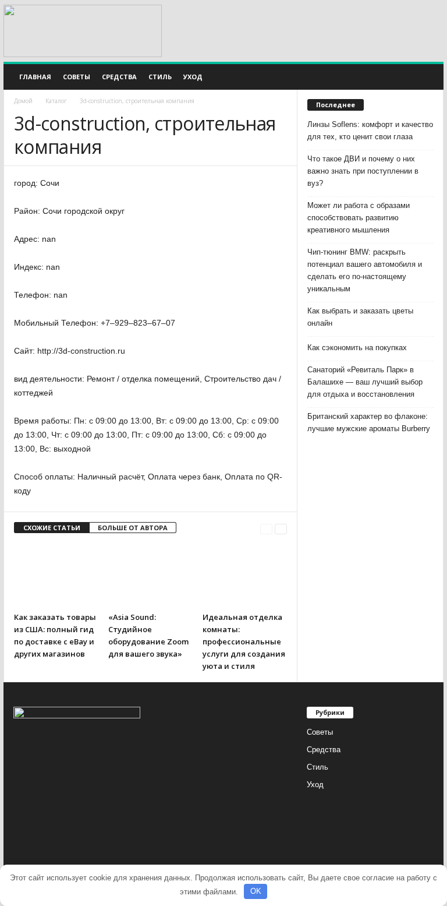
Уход (193, 76)
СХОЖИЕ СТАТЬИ (51, 527)
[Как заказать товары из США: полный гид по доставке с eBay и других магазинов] (56, 575)
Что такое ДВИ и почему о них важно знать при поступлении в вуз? (362, 171)
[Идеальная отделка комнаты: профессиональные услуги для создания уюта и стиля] (245, 575)
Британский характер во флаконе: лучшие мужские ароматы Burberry (368, 422)
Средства (119, 76)
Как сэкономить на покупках (357, 347)
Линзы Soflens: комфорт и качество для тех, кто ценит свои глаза (370, 130)
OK (255, 891)
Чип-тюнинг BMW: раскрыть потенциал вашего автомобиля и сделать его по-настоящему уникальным (364, 270)
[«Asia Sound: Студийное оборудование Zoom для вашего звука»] (150, 575)
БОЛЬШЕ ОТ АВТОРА (133, 527)
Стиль (160, 76)
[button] (426, 77)
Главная (35, 76)
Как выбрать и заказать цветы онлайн (360, 316)
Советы (76, 76)
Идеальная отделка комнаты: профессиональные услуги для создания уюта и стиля (244, 641)
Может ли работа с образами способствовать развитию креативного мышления (358, 217)
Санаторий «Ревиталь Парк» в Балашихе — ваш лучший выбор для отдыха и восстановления (365, 382)
